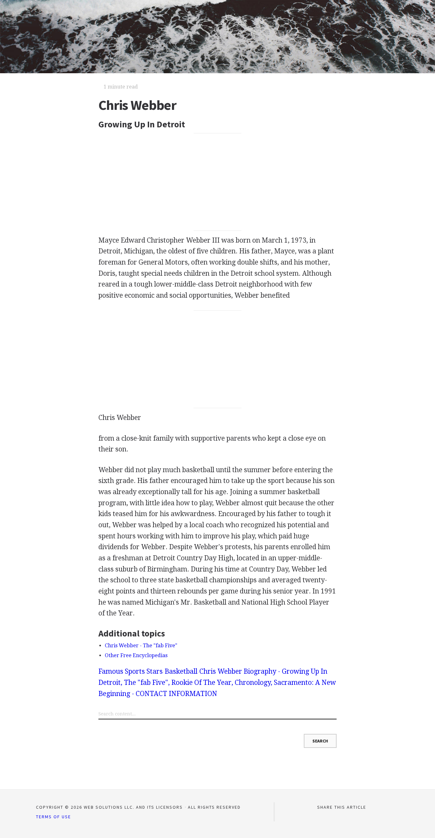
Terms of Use (53, 817)
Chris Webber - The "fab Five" (141, 646)
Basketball (181, 671)
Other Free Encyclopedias (136, 655)
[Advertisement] (217, 182)
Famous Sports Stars (130, 671)
